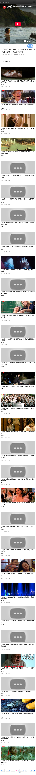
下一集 (30, 46)
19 (34, 770)
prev (2, 770)
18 (31, 770)
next (18, 772)
